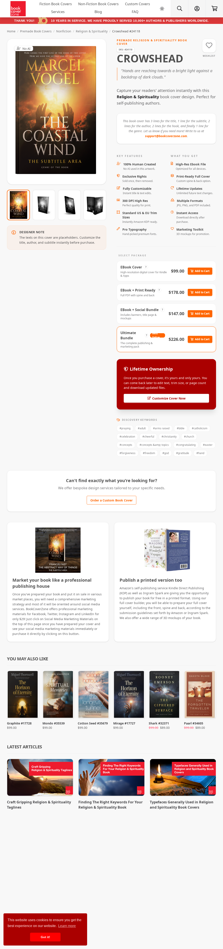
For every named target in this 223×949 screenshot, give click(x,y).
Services (58, 11)
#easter (208, 445)
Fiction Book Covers (55, 4)
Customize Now (59, 111)
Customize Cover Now (169, 398)
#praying (125, 428)
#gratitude (182, 453)
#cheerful (148, 436)
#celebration (127, 436)
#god (165, 453)
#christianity (169, 436)
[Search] (179, 8)
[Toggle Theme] (162, 8)
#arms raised (161, 428)
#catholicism (199, 428)
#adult (142, 428)
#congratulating (186, 445)
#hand (200, 453)
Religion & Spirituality (92, 31)
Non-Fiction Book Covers (98, 4)
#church (189, 436)
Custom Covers (137, 4)
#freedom (149, 453)
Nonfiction (63, 31)
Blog (98, 11)
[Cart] (214, 8)
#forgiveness (127, 453)
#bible (180, 428)
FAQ (135, 11)
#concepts (126, 445)
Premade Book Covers (36, 31)
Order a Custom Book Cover (111, 500)
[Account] (197, 8)
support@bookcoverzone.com (166, 136)
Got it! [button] (45, 937)
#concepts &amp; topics (154, 445)
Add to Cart (202, 271)
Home (11, 31)
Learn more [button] (67, 926)
